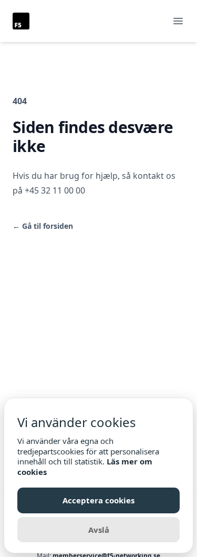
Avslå (98, 529)
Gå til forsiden (43, 226)
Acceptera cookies (98, 500)
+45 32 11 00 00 (55, 190)
